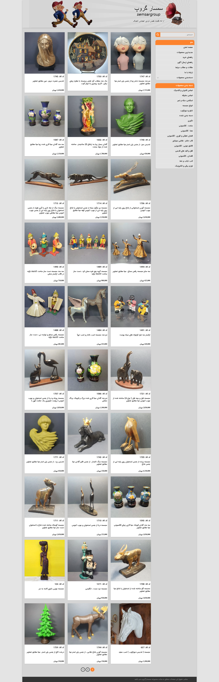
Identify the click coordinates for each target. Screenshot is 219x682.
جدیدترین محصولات (185, 52)
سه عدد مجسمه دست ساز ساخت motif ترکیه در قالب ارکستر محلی (45, 272)
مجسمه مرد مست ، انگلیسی (96, 589)
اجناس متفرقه (187, 95)
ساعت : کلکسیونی (186, 125)
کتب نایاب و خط (186, 161)
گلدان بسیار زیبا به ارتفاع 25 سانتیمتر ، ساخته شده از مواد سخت (89, 145)
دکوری (190, 120)
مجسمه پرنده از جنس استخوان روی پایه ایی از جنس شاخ (131, 463)
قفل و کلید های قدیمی (184, 151)
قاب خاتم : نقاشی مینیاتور (183, 140)
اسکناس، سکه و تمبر (185, 100)
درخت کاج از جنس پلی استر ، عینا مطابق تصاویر (45, 652)
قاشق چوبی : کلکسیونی (183, 145)
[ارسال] (157, 34)
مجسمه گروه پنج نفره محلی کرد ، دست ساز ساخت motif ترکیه (90, 272)
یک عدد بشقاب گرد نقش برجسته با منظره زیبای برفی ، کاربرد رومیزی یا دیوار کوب (88, 82)
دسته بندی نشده (186, 115)
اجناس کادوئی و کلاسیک (183, 90)
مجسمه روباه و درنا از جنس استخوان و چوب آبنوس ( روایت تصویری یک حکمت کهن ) (46, 399)
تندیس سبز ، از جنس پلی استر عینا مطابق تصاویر (131, 144)
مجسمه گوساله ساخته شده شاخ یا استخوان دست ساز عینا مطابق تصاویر (46, 526)
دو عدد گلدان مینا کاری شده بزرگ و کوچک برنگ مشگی (88, 399)
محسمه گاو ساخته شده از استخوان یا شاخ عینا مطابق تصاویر (132, 590)
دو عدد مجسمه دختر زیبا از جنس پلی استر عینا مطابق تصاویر (132, 82)
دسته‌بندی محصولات (185, 77)
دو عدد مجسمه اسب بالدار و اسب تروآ (92, 335)
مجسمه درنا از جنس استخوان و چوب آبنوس (89, 525)
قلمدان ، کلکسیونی (186, 156)
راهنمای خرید (188, 57)
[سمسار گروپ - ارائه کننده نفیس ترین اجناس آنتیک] (160, 14)
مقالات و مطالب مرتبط (184, 67)
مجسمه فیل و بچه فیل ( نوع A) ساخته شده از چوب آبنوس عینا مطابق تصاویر (131, 399)
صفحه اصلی (188, 47)
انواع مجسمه (187, 105)
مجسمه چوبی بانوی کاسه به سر (51, 589)
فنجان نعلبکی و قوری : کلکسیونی (180, 135)
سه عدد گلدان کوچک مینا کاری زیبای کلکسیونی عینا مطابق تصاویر (132, 526)
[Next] (83, 670)
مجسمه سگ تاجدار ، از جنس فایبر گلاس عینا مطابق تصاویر (89, 463)
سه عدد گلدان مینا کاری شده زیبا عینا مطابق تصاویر (47, 145)
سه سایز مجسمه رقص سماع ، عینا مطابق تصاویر (131, 271)
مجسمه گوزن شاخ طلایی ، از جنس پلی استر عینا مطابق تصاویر (88, 653)
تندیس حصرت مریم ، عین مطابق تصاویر (48, 81)
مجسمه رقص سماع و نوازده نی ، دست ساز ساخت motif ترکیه (47, 336)
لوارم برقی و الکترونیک (184, 166)
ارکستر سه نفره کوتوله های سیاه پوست (134, 335)
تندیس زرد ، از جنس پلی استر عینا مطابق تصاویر (45, 462)
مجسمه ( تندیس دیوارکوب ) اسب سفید (134, 652)
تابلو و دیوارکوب (186, 110)
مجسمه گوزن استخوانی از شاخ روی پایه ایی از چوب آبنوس (131, 209)
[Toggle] (158, 77)
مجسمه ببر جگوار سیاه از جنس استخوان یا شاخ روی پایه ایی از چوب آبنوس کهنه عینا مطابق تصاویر (88, 210)
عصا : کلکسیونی (187, 130)
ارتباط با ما (189, 72)
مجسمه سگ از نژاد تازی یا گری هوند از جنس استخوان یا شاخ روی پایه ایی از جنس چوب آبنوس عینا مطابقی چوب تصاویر (46, 210)
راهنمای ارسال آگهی (185, 62)
